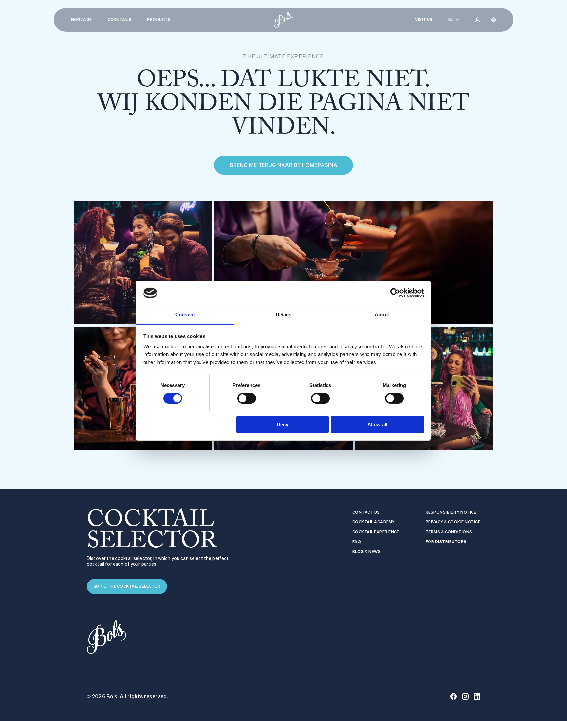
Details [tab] (284, 314)
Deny (282, 424)
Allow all (377, 424)
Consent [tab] (185, 314)
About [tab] (382, 314)
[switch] (246, 398)
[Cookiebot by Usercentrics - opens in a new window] (395, 293)
